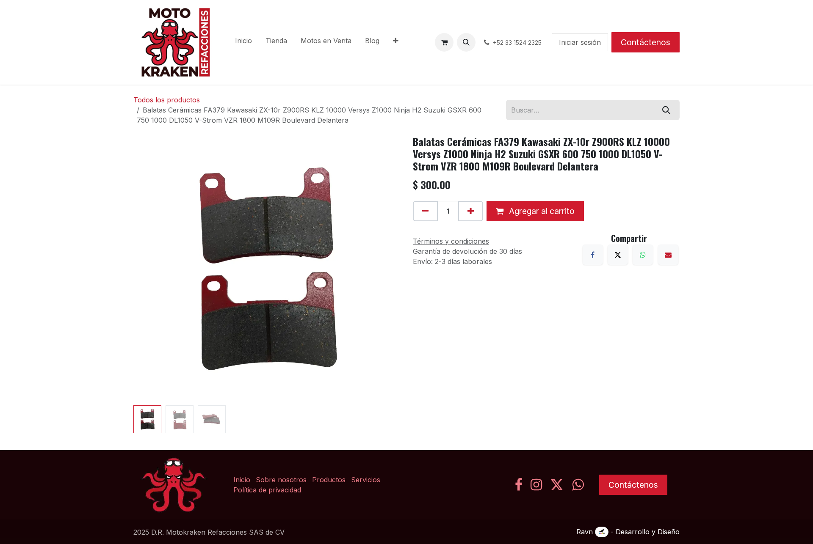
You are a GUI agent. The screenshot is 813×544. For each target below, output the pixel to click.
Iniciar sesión (580, 42)
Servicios (365, 479)
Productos (329, 479)
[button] (466, 42)
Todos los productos (166, 100)
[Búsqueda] (666, 110)
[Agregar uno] (470, 211)
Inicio (241, 479)
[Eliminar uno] (425, 211)
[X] (618, 255)
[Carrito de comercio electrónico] (444, 42)
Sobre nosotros (281, 479)
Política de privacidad (267, 490)
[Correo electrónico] (668, 255)
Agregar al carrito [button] (541, 211)
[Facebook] (593, 255)
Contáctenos (645, 42)
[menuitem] (243, 42)
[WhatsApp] (643, 255)
